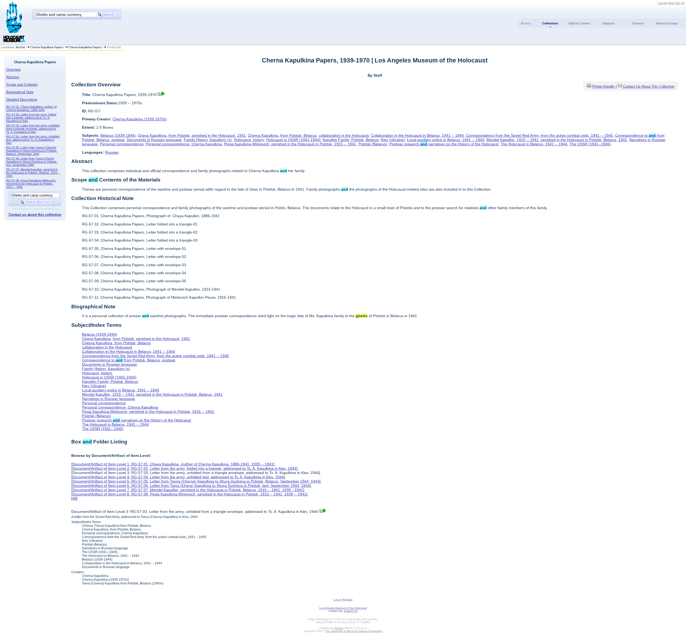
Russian (112, 152)
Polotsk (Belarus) (372, 144)
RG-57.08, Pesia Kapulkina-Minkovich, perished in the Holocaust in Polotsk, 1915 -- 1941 (31, 183)
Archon (20, 47)
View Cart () (676, 3)
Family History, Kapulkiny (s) (208, 140)
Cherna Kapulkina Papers (47, 47)
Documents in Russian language (154, 140)
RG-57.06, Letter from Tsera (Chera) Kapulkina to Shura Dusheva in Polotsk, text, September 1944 (31, 161)
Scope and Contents (22, 85)
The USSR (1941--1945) (590, 144)
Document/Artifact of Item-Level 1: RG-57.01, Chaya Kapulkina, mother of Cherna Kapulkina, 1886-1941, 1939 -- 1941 (172, 464)
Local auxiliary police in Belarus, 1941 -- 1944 (445, 140)
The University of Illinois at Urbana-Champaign (353, 630)
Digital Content (579, 23)
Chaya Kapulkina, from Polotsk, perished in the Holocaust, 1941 (192, 135)
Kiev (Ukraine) (393, 140)
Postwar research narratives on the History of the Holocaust (443, 144)
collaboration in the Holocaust (344, 135)
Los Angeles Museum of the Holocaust (343, 607)
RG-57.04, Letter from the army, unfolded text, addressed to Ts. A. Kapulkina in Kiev (32, 140)
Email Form (350, 610)
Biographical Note (19, 92)
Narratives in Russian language (108, 399)
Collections (550, 23)
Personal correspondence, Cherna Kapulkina (184, 144)
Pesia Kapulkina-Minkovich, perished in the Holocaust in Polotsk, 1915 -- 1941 (290, 144)
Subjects (608, 23)
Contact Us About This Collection (648, 86)
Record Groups (667, 23)
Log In (662, 3)
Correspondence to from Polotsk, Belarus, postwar (129, 360)
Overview (13, 70)
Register (347, 599)
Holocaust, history (249, 140)
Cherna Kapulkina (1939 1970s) (140, 119)
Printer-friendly (604, 86)
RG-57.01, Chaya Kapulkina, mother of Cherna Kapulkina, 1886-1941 (31, 108)
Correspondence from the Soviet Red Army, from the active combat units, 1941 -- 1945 (539, 135)
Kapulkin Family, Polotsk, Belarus (351, 140)
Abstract (12, 77)
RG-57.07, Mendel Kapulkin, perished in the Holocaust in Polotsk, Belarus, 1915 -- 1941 (33, 172)
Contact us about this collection (35, 215)
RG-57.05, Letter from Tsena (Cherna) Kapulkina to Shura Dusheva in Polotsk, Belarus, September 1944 (31, 150)
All (74, 498)
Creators (638, 23)
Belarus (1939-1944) (118, 135)
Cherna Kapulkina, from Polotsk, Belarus (282, 135)
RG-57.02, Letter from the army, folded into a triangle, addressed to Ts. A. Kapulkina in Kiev (31, 118)
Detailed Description (21, 100)
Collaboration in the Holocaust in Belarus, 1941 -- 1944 (417, 135)
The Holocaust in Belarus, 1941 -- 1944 (534, 144)
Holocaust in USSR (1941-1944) (293, 140)
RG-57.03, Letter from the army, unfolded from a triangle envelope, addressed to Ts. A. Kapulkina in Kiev (32, 129)
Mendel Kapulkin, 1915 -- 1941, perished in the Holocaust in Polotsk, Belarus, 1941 (556, 140)
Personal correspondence (122, 144)
